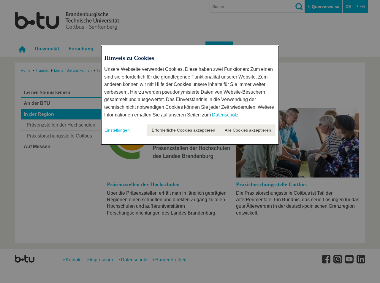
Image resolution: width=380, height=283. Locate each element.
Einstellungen (117, 130)
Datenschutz (225, 114)
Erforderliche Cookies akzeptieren (183, 130)
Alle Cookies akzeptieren (248, 130)
